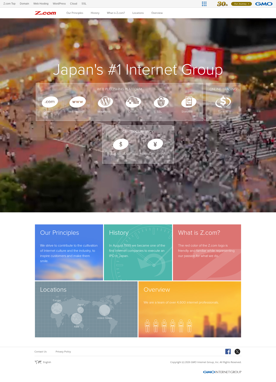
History (95, 13)
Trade (221, 111)
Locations (138, 13)
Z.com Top (9, 3)
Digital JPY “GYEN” (153, 154)
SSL (159, 111)
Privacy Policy (63, 351)
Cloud (131, 111)
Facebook (228, 352)
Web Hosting (75, 111)
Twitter (238, 352)
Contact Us (40, 351)
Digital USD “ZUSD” (119, 154)
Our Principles (74, 13)
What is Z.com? (116, 13)
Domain (48, 111)
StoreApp (187, 111)
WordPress (103, 111)
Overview (157, 13)
